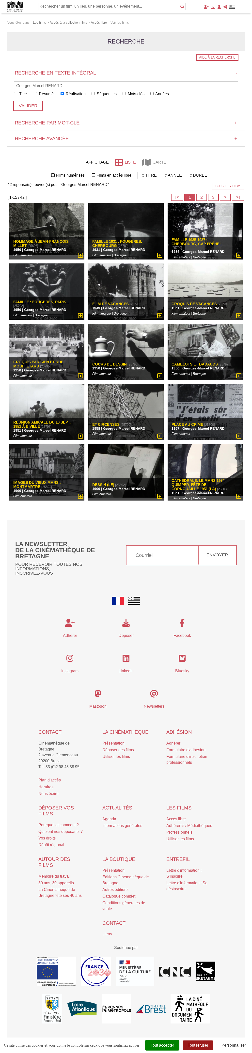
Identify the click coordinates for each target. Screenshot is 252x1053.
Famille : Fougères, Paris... (41, 302)
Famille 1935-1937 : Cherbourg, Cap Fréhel (197, 242)
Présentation (113, 743)
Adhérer (173, 743)
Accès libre (176, 819)
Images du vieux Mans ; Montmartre (37, 484)
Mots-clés (135, 94)
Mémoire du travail (54, 876)
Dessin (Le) (103, 485)
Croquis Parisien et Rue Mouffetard (38, 364)
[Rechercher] (182, 7)
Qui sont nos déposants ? (60, 831)
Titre (22, 94)
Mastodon (98, 706)
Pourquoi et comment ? (58, 825)
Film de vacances (110, 304)
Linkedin (126, 671)
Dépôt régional (51, 845)
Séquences (106, 94)
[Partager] (225, 7)
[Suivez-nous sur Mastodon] (97, 695)
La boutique (118, 859)
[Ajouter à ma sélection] (80, 255)
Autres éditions (115, 889)
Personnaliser (233, 1045)
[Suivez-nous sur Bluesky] (182, 660)
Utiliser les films (116, 756)
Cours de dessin (109, 364)
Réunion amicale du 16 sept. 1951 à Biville (42, 424)
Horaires (45, 787)
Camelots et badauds (195, 364)
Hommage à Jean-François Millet (41, 243)
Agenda (109, 819)
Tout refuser (198, 1045)
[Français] (118, 601)
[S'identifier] (219, 7)
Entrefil (178, 859)
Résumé (46, 94)
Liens (107, 934)
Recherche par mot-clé (126, 122)
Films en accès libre (113, 175)
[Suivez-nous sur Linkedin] (126, 660)
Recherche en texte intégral (126, 73)
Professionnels (179, 832)
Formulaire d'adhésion (185, 750)
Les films (178, 807)
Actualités (117, 807)
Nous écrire (48, 794)
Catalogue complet (118, 896)
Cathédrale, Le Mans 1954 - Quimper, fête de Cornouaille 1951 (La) (199, 484)
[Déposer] (213, 7)
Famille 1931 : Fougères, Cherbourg (117, 243)
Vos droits (47, 838)
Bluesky (182, 671)
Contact (50, 732)
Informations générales (122, 826)
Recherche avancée (126, 138)
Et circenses (106, 424)
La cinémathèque (125, 732)
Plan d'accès (49, 780)
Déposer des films (118, 750)
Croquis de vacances (194, 304)
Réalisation (75, 94)
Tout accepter (162, 1045)
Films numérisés (70, 175)
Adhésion (179, 732)
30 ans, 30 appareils (56, 883)
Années (162, 94)
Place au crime (187, 424)
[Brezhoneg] (232, 7)
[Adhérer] (206, 7)
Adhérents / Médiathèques (189, 826)
